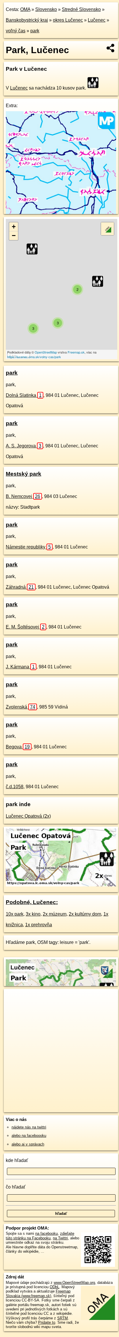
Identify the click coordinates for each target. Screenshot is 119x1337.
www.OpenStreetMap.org (74, 1282)
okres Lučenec (68, 20)
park (34, 30)
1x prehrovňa (38, 924)
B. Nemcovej (23, 496)
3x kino (33, 914)
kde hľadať (17, 1160)
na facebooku (46, 1233)
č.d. (14, 786)
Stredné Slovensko (81, 9)
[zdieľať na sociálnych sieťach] (111, 48)
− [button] (14, 235)
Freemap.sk (76, 352)
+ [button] (14, 226)
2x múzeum (54, 914)
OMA (25, 9)
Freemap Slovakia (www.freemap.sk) (38, 1293)
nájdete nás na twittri (29, 1127)
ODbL (54, 1287)
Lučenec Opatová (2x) (28, 816)
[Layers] (107, 228)
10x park (14, 914)
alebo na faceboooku (29, 1135)
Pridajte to (46, 1322)
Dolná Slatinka (24, 395)
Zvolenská (20, 706)
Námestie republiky (28, 546)
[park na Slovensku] (95, 82)
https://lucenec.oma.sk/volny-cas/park (34, 356)
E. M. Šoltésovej (25, 626)
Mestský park (23, 474)
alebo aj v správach (28, 1144)
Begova (18, 746)
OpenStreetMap (46, 352)
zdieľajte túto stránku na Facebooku (40, 1235)
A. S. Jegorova (23, 445)
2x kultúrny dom (85, 914)
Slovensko (46, 9)
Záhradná (20, 587)
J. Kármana (20, 666)
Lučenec (96, 20)
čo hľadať (15, 1186)
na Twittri (60, 1238)
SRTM (62, 1318)
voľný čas (15, 30)
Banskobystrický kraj (27, 20)
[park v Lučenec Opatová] (61, 884)
